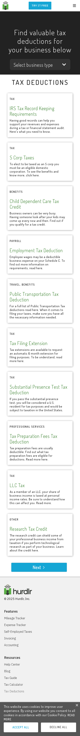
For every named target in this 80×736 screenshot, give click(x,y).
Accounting (11, 645)
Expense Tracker (15, 625)
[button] (74, 5)
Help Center (12, 664)
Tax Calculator (13, 684)
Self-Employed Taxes (18, 631)
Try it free (40, 5)
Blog (7, 671)
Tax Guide (10, 678)
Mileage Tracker (14, 618)
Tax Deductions (14, 691)
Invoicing (10, 638)
